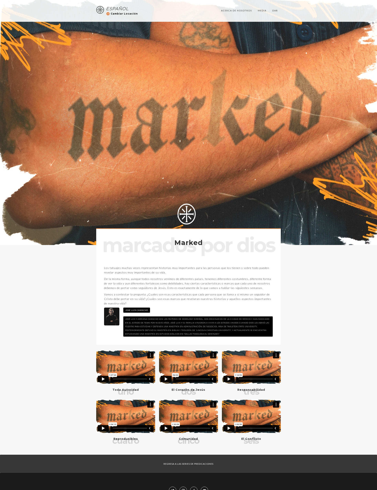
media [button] (262, 10)
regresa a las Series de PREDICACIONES (188, 464)
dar (275, 10)
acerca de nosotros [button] (236, 10)
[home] (100, 10)
